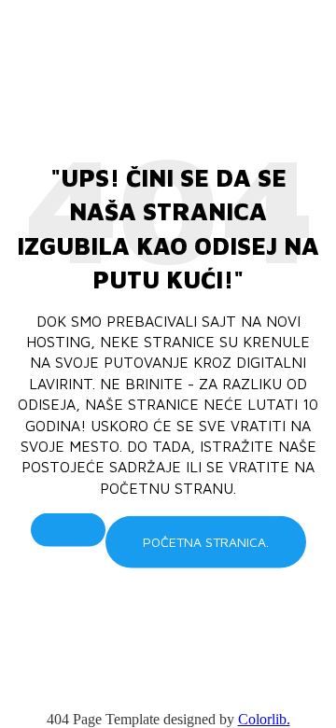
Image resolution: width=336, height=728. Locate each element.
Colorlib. (264, 719)
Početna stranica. (206, 542)
